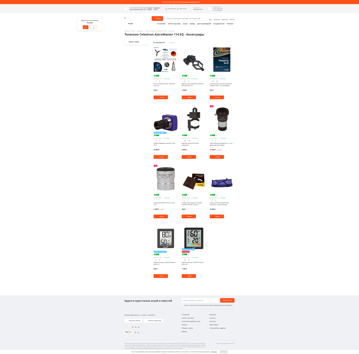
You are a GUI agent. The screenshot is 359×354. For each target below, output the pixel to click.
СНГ (145, 9)
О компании (161, 24)
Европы (150, 9)
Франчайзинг (214, 325)
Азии (155, 9)
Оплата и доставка (174, 24)
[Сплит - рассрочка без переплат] (156, 76)
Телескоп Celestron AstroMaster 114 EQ (156, 31)
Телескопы (140, 31)
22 (217, 81)
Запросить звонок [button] (134, 320)
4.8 (185, 260)
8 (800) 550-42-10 (198, 9)
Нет (94, 27)
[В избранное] (175, 47)
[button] (171, 9)
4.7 (185, 81)
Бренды (192, 24)
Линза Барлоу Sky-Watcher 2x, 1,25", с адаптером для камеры (222, 144)
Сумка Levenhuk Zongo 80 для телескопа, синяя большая (219, 204)
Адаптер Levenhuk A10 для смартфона (190, 144)
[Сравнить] (177, 47)
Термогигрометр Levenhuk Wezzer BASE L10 (165, 263)
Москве (150, 8)
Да (85, 27)
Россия (130, 23)
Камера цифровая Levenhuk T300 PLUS (164, 144)
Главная (127, 31)
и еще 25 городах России (136, 9)
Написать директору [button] (154, 320)
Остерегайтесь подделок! (218, 328)
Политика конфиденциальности (225, 343)
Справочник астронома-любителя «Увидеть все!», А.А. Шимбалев (221, 84)
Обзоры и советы (187, 328)
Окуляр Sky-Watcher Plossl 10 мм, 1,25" (164, 204)
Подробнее (214, 352)
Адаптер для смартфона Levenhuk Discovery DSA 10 (193, 84)
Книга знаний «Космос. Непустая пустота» (164, 84)
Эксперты (213, 321)
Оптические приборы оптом (191, 321)
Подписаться (227, 300)
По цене (172, 42)
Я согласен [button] (224, 352)
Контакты (213, 318)
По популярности (159, 42)
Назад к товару (134, 42)
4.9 (213, 81)
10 (189, 141)
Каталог (133, 31)
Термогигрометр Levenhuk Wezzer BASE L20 (193, 263)
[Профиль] (210, 18)
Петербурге (157, 8)
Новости (184, 325)
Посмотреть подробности (190, 2)
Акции (185, 24)
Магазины (213, 314)
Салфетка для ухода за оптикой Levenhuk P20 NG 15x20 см (192, 204)
